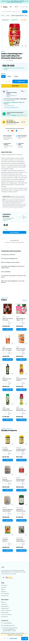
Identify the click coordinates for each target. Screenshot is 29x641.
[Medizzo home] (5, 7)
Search (24, 11)
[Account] (21, 7)
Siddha (3, 589)
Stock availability (5, 271)
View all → (25, 300)
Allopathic (3, 591)
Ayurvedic (3, 587)
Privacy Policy (4, 612)
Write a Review (14, 232)
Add (26, 638)
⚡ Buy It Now (14, 86)
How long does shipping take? (9, 258)
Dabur (8, 15)
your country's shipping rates (12, 107)
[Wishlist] (24, 7)
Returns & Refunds (6, 610)
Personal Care (4, 595)
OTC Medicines (5, 593)
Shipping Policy (5, 608)
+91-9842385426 (7, 623)
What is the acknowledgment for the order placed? (13, 281)
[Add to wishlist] (22, 46)
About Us (3, 602)
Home (2, 15)
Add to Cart (21, 81)
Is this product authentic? (8, 254)
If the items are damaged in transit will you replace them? (13, 267)
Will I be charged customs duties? (10, 262)
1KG (3, 76)
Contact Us (4, 604)
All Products (4, 585)
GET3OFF (23, 122)
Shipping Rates (5, 606)
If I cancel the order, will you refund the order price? (13, 276)
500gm (9, 76)
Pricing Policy (4, 616)
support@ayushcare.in (9, 625)
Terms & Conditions (6, 614)
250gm (16, 76)
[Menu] (1, 6)
